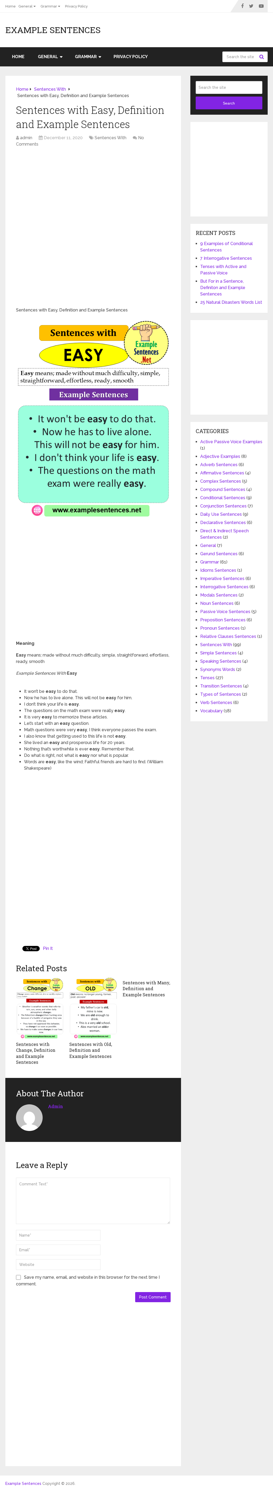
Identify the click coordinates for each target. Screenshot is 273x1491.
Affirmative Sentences (222, 472)
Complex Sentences (220, 481)
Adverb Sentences (219, 464)
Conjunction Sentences (223, 506)
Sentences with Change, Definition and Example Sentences (35, 1053)
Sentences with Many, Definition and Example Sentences (146, 988)
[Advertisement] (93, 190)
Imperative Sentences (222, 578)
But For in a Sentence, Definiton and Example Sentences (222, 288)
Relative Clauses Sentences (228, 636)
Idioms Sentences (218, 570)
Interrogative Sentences (224, 586)
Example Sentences (53, 30)
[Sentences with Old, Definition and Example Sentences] (93, 1008)
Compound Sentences (222, 489)
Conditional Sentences (222, 497)
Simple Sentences (218, 652)
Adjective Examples (220, 456)
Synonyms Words (217, 669)
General (25, 6)
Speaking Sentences (220, 661)
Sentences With (110, 137)
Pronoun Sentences (220, 628)
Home (10, 6)
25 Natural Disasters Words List (231, 302)
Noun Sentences (217, 603)
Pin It (48, 948)
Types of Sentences (220, 694)
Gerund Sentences (219, 553)
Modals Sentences (219, 595)
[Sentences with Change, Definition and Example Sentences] (40, 1008)
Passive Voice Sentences (225, 611)
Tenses (207, 677)
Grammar (49, 6)
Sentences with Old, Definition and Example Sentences (90, 1050)
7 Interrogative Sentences (226, 258)
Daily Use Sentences (221, 514)
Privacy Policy (76, 6)
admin (26, 137)
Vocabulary (211, 710)
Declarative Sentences (223, 522)
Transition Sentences (221, 686)
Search (262, 56)
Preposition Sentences (223, 619)
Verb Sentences (216, 702)
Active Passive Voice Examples (231, 441)
